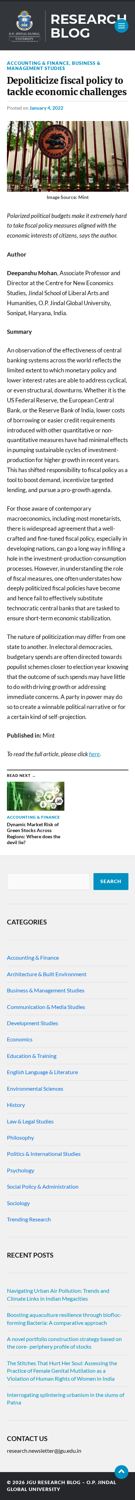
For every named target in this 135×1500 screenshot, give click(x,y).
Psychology (20, 1170)
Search (111, 881)
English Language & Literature (42, 1072)
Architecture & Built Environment (47, 974)
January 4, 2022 (46, 108)
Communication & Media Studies (46, 1006)
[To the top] (121, 1472)
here (94, 754)
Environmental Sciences (35, 1088)
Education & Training (31, 1055)
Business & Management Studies (53, 65)
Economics (20, 1039)
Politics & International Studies (44, 1153)
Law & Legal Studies (30, 1121)
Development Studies (32, 1023)
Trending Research (29, 1219)
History (16, 1104)
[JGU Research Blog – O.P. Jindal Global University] (67, 26)
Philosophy (20, 1137)
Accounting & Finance (38, 63)
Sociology (18, 1203)
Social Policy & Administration (43, 1186)
